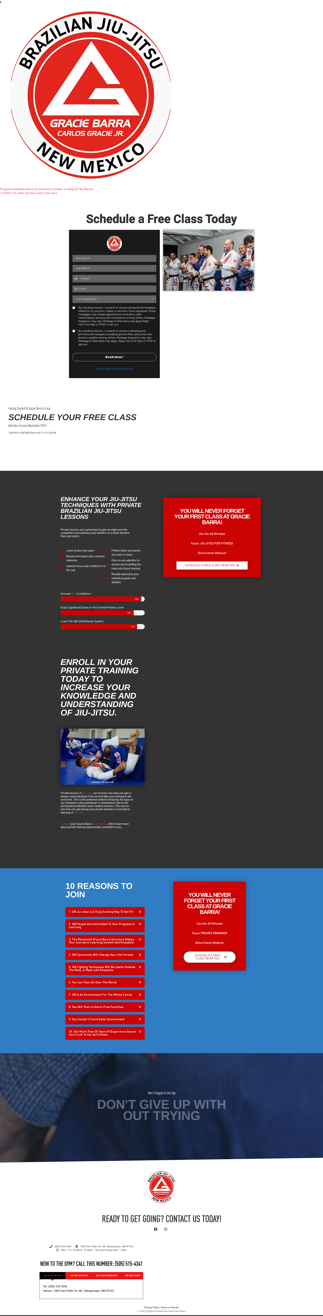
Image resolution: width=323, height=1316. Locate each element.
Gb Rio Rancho (84, 189)
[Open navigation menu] (161, 2)
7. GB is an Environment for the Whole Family (100, 994)
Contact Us (60, 189)
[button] (105, 912)
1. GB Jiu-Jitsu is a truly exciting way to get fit (101, 911)
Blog (71, 189)
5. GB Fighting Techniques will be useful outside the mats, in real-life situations (102, 969)
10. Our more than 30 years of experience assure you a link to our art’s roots (102, 1033)
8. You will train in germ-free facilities (96, 1007)
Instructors (45, 189)
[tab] (52, 1275)
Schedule (19, 189)
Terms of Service (170, 1307)
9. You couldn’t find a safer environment (96, 1019)
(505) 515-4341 (129, 1264)
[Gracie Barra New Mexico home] (91, 185)
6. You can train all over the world (93, 982)
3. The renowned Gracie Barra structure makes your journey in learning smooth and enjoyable (101, 941)
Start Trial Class (47, 193)
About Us (32, 189)
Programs (6, 189)
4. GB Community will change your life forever (101, 954)
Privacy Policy (151, 1307)
